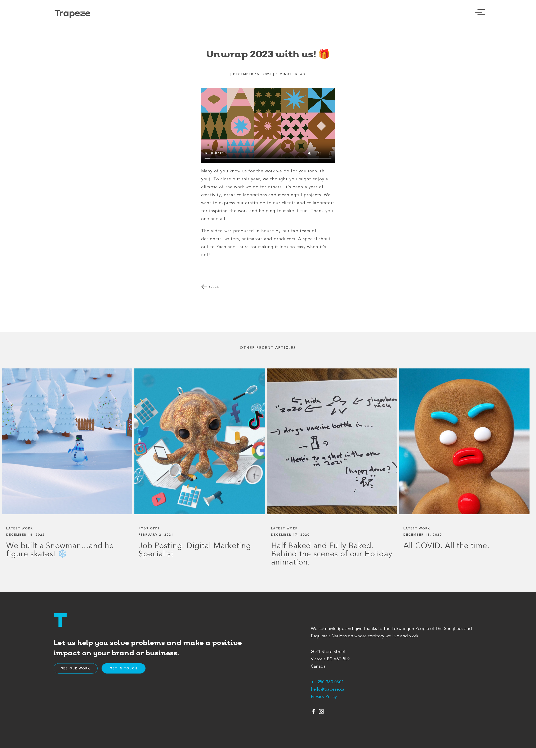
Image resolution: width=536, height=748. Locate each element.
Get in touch (123, 668)
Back (213, 287)
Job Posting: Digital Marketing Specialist (195, 550)
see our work (75, 668)
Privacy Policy (324, 697)
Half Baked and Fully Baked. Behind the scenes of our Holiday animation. (331, 555)
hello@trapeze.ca (327, 690)
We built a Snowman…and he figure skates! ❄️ (60, 550)
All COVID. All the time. (446, 546)
